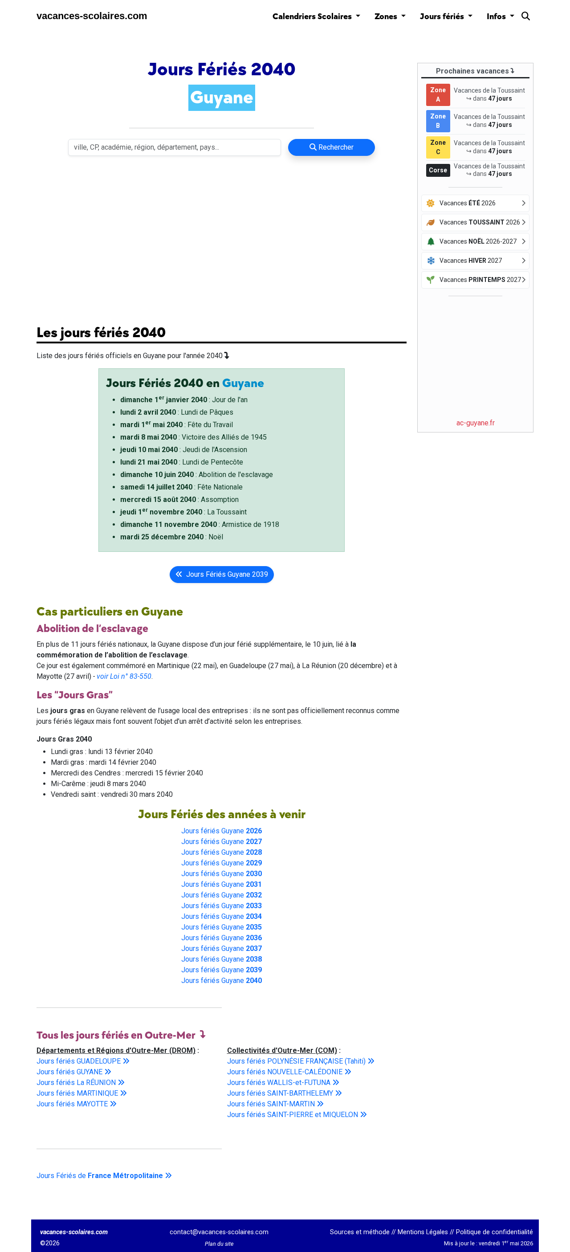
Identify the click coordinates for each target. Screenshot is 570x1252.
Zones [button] (387, 17)
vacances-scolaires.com (92, 15)
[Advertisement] (222, 239)
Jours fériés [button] (443, 17)
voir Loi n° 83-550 (124, 676)
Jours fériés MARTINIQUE (78, 1093)
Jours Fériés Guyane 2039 (225, 574)
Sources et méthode (360, 1232)
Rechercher (335, 147)
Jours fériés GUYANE (70, 1072)
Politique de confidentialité (494, 1232)
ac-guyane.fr (475, 423)
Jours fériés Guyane (221, 831)
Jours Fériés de (100, 1175)
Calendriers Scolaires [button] (313, 17)
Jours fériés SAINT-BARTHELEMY (281, 1093)
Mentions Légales (423, 1232)
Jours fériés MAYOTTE (73, 1104)
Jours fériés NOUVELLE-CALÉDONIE (285, 1072)
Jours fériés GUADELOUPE (79, 1061)
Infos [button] (497, 17)
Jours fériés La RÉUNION (77, 1082)
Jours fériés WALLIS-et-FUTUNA (279, 1082)
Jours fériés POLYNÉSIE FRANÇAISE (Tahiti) (297, 1061)
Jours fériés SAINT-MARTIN (272, 1104)
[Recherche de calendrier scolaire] (525, 18)
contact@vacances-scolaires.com (219, 1232)
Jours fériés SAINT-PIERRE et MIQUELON (293, 1114)
